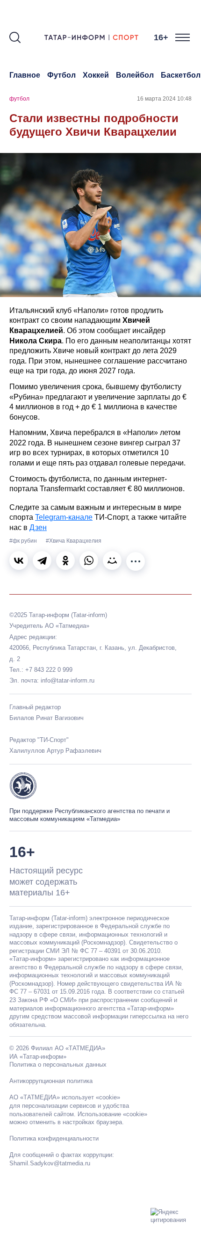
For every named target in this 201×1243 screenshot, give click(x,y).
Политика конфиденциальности (54, 1138)
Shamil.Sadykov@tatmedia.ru (49, 1163)
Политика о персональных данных (58, 1064)
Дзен (38, 527)
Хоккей (96, 75)
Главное (24, 75)
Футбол (61, 75)
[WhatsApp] (88, 560)
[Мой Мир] (112, 560)
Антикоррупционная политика (51, 1080)
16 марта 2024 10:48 (164, 98)
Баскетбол (181, 75)
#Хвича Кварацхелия (73, 541)
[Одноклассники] (65, 560)
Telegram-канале (64, 517)
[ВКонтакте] (18, 560)
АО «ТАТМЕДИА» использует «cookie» (64, 1097)
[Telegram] (42, 560)
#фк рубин (23, 541)
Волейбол (135, 75)
